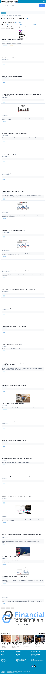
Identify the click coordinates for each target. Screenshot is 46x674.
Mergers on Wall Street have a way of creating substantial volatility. (16, 462)
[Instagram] (27, 624)
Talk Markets (4, 121)
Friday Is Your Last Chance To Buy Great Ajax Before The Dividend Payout (19, 289)
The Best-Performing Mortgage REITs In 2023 (13, 596)
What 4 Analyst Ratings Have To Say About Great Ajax (15, 326)
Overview (3, 15)
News (7, 15)
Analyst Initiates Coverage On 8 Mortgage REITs (13, 230)
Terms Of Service (34, 620)
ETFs (13, 12)
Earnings (11, 45)
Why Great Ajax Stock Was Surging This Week (13, 403)
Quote (8, 24)
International (15, 15)
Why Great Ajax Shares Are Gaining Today (12, 344)
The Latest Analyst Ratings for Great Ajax (12, 422)
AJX (27, 18)
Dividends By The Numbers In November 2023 (13, 249)
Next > (12, 28)
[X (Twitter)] (19, 624)
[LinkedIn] (24, 624)
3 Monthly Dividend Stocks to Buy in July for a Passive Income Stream (18, 515)
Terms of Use (24, 671)
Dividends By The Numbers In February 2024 (12, 211)
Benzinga (4, 82)
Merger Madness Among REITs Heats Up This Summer (15, 385)
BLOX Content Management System (8, 672)
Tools (18, 12)
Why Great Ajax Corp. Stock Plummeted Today (13, 191)
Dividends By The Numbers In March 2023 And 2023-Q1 (15, 576)
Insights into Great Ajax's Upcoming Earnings (12, 76)
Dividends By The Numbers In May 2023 (11, 556)
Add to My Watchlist (18, 22)
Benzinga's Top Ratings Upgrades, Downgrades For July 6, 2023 (17, 476)
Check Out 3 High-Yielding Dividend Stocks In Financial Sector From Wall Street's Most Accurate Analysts (21, 535)
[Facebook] (21, 624)
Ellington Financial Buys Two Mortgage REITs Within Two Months (17, 458)
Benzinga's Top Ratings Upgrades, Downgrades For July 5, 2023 (17, 496)
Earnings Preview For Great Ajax (9, 173)
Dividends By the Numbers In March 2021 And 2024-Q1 (15, 114)
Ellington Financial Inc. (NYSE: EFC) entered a (11, 348)
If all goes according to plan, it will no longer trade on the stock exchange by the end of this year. (22, 407)
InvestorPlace (4, 522)
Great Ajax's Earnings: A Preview (10, 308)
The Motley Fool (5, 45)
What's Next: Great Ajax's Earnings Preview (12, 57)
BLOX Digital (16, 672)
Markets (3, 12)
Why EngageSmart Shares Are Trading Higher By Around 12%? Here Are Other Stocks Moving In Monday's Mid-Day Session (23, 363)
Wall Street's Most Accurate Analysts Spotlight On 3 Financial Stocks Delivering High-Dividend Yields (21, 95)
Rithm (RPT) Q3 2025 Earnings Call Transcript (13, 39)
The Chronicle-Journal (8, 671)
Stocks (9, 12)
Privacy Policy (26, 620)
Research (34, 24)
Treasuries (19, 15)
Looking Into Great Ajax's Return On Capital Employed (14, 440)
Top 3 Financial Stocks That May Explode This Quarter (15, 133)
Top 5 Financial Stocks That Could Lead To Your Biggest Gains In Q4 (18, 270)
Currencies (10, 15)
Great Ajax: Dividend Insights (9, 154)
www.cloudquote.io (31, 618)
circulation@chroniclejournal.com (37, 660)
